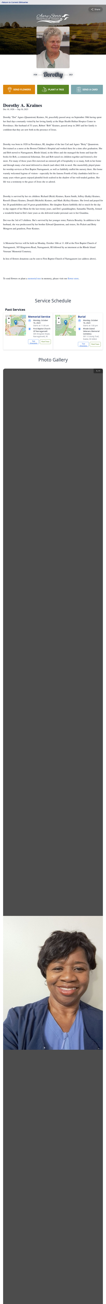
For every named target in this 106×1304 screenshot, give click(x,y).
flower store (73, 278)
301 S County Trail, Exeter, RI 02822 (91, 337)
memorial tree (34, 278)
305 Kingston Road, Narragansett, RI (41, 335)
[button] (15, 322)
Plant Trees (45, 342)
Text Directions (33, 342)
